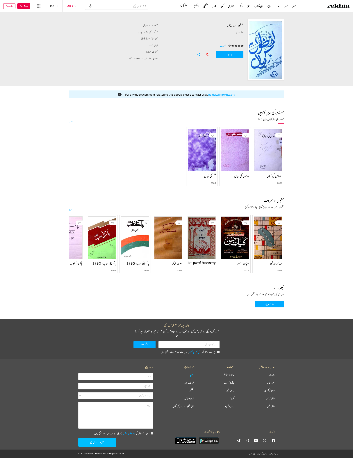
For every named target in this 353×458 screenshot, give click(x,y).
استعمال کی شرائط (262, 454)
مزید (71, 121)
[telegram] (239, 440)
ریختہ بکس (271, 406)
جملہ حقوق (252, 454)
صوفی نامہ (271, 382)
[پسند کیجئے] (206, 54)
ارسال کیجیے (93, 442)
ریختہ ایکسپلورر (228, 406)
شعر (286, 6)
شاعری (231, 6)
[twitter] (265, 440)
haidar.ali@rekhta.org (221, 94)
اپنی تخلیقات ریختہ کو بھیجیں (183, 406)
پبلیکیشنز (183, 6)
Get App (24, 6)
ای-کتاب (258, 6)
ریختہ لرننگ (270, 398)
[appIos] (185, 440)
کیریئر (232, 398)
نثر (248, 6)
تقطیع (205, 6)
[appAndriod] (208, 440)
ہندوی (272, 374)
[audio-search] (90, 6)
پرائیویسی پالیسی (195, 352)
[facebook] (273, 440)
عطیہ (192, 374)
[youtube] (256, 440)
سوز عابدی (147, 25)
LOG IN (54, 5)
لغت (278, 6)
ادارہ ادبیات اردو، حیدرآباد (140, 58)
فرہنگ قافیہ (189, 382)
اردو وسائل (189, 398)
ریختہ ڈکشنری (269, 390)
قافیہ (214, 6)
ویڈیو (269, 6)
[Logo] (338, 6)
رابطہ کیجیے (230, 390)
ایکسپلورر (195, 6)
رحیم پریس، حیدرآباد (145, 31)
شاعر (294, 6)
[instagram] (247, 440)
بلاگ (241, 6)
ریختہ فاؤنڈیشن (228, 374)
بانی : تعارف (229, 382)
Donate (9, 6)
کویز (221, 6)
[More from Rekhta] (38, 6)
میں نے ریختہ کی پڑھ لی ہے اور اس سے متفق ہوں (188, 352)
